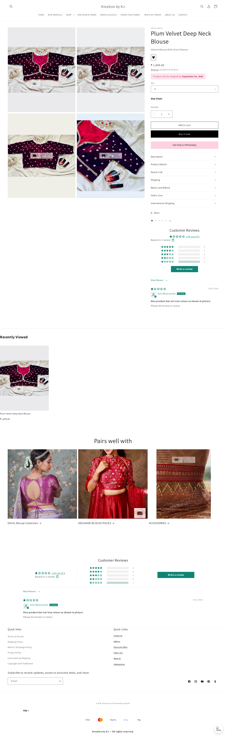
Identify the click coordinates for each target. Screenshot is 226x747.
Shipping (155, 69)
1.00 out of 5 (193, 236)
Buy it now (184, 134)
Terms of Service (16, 636)
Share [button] (157, 212)
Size (152, 83)
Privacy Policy (14, 652)
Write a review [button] (184, 269)
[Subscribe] (59, 681)
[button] (11, 6)
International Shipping (19, 658)
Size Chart (156, 98)
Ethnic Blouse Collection (23, 523)
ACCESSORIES (157, 523)
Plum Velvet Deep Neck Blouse (15, 413)
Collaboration (119, 664)
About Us (117, 658)
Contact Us (118, 636)
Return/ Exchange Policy (20, 647)
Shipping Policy (15, 641)
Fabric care (118, 653)
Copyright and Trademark (20, 663)
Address (117, 641)
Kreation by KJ (108, 703)
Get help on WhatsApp (184, 145)
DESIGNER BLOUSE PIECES (94, 523)
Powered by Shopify (122, 703)
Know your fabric (121, 647)
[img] (158, 289)
